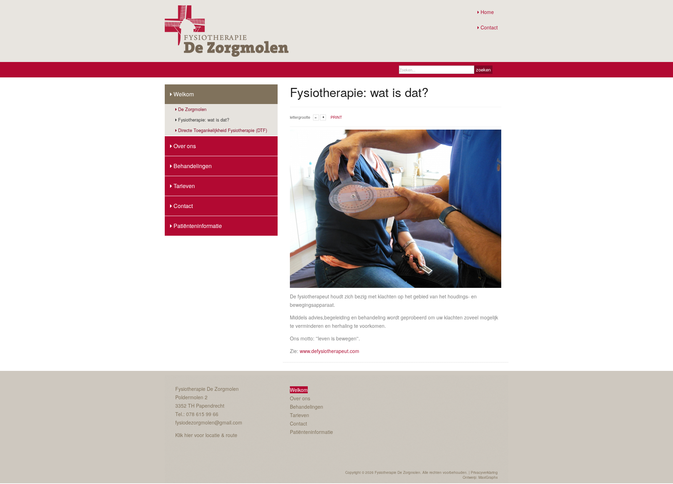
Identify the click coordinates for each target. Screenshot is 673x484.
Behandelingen (193, 166)
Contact (489, 27)
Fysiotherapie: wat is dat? (203, 119)
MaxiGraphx (488, 477)
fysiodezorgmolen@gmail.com (208, 422)
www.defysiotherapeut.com (329, 350)
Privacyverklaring (484, 472)
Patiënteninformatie (198, 226)
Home (487, 11)
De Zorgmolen (192, 109)
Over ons (185, 146)
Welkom (184, 94)
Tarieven (184, 186)
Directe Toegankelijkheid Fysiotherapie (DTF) (222, 130)
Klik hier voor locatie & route (206, 434)
